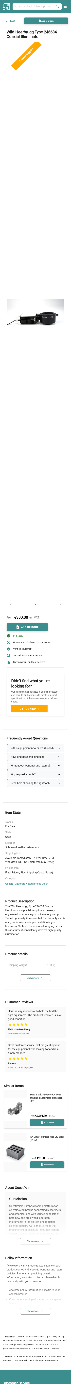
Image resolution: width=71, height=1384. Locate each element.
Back (12, 21)
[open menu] (65, 6)
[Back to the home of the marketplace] (7, 6)
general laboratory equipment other (26, 883)
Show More (33, 977)
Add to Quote (47, 20)
